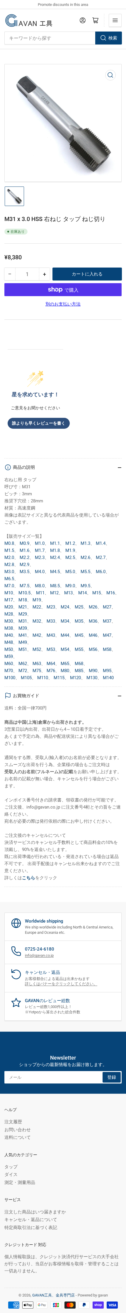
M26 (93, 607)
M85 (79, 670)
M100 (9, 677)
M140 (108, 677)
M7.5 (24, 585)
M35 (79, 621)
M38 (8, 628)
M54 (65, 649)
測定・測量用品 (19, 1182)
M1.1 (55, 543)
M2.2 (24, 557)
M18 (22, 600)
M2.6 (85, 557)
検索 (112, 38)
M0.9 (24, 543)
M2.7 (100, 557)
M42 (37, 635)
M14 (82, 593)
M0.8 (9, 543)
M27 (107, 607)
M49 (22, 642)
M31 (22, 621)
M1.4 (100, 543)
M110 (42, 677)
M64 (51, 663)
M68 (79, 663)
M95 (107, 670)
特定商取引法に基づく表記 (30, 1227)
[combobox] (63, 38)
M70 (8, 670)
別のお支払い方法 (63, 304)
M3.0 (9, 571)
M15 (96, 593)
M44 (65, 635)
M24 (65, 607)
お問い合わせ (17, 1129)
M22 (37, 607)
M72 (22, 670)
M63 (37, 663)
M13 (68, 593)
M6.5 (9, 578)
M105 (26, 677)
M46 (93, 635)
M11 (40, 593)
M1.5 (9, 550)
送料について (17, 1137)
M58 (107, 649)
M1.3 (85, 543)
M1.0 (40, 543)
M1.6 (24, 550)
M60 (8, 663)
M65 (65, 663)
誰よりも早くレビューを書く (38, 423)
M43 (51, 635)
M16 (110, 593)
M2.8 (9, 564)
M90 (93, 670)
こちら (28, 877)
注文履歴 (13, 1121)
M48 (8, 642)
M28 (8, 614)
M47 (107, 635)
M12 (54, 593)
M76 (51, 670)
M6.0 (100, 571)
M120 (75, 677)
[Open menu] (115, 20)
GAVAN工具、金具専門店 (53, 1295)
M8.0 (40, 585)
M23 (51, 607)
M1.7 (40, 550)
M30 (8, 621)
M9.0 (70, 585)
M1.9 (70, 550)
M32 (37, 621)
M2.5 (70, 557)
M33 (51, 621)
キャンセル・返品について (30, 1219)
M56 (93, 649)
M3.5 (24, 571)
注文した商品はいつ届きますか (35, 1212)
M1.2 (70, 543)
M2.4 (55, 557)
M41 (22, 635)
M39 (22, 628)
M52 (37, 649)
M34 (65, 621)
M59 (8, 656)
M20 (8, 607)
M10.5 (24, 593)
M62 (22, 663)
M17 (8, 600)
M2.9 (24, 564)
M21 (22, 607)
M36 (93, 621)
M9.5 (85, 585)
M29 (22, 614)
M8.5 (55, 585)
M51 (22, 649)
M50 (8, 649)
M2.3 (40, 557)
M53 (51, 649)
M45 (79, 635)
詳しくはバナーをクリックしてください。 (61, 984)
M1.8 (55, 550)
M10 (8, 593)
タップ (11, 1167)
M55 (79, 649)
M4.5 (55, 571)
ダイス (11, 1174)
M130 (91, 677)
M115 (59, 677)
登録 (111, 1077)
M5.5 (85, 571)
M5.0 (70, 571)
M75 (37, 670)
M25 (79, 607)
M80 (65, 670)
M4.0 (40, 571)
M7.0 (9, 585)
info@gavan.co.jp (39, 955)
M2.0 (9, 557)
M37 (107, 621)
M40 (8, 635)
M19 (37, 600)
